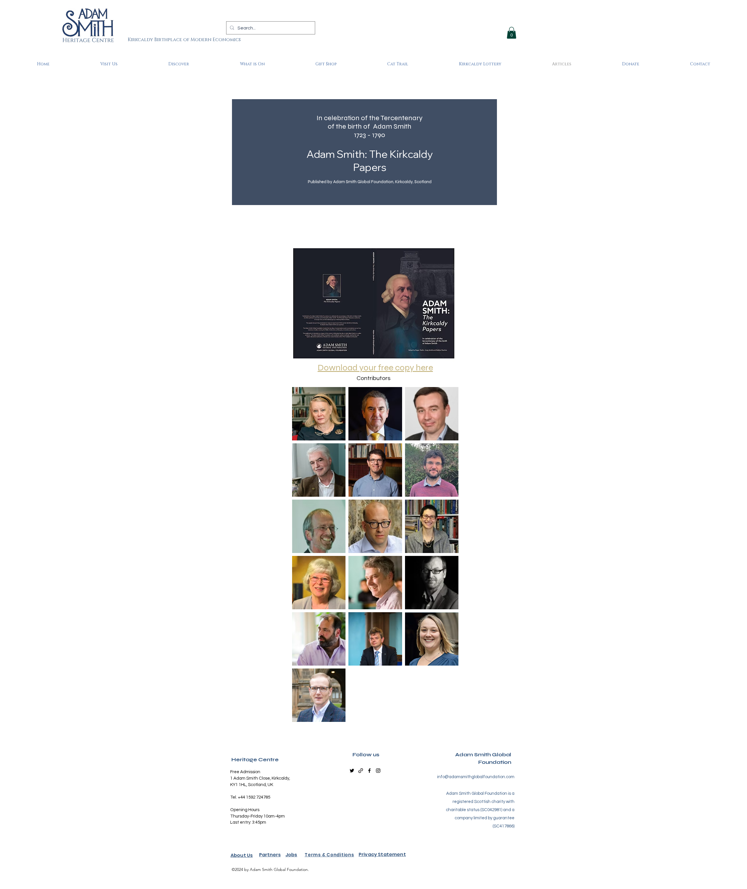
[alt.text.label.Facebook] (369, 771)
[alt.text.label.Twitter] (352, 771)
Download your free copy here (375, 367)
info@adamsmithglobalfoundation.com (475, 777)
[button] (511, 33)
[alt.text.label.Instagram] (378, 771)
